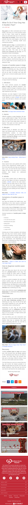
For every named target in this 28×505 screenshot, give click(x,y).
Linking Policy (16, 497)
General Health (14, 392)
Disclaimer (11, 497)
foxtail (17, 97)
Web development (8, 503)
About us (5, 495)
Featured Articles (6, 392)
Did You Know (20, 424)
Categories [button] (14, 387)
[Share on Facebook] (8, 381)
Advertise (10, 495)
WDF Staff (7, 27)
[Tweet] (12, 381)
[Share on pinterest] (16, 381)
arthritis (9, 182)
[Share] (19, 381)
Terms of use (16, 495)
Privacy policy (22, 495)
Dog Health (21, 392)
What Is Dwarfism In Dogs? (10, 433)
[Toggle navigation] (2, 2)
